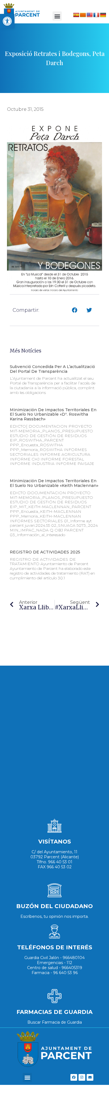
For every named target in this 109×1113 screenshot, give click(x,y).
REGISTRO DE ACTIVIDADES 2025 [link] (45, 552)
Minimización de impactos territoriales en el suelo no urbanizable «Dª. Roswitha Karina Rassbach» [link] (53, 414)
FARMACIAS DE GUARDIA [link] (54, 1012)
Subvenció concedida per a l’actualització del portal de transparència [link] (52, 369)
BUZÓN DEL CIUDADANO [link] (54, 906)
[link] (7, 21)
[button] (57, 16)
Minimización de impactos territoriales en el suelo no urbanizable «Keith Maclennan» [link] (54, 483)
